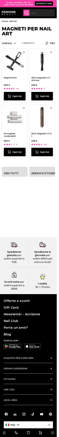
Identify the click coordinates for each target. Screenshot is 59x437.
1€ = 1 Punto (42, 287)
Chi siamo (9, 379)
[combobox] (39, 12)
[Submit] (26, 12)
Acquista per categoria (19, 358)
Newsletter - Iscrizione (22, 314)
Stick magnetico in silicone (40, 79)
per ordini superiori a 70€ (14, 259)
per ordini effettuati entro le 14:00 (42, 259)
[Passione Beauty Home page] (9, 13)
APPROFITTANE (44, 3)
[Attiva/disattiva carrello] (40, 433)
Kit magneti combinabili (10, 134)
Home (5, 21)
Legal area (10, 400)
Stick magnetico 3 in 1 (41, 134)
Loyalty (42, 283)
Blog (7, 334)
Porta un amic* (16, 327)
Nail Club (11, 321)
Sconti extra (11, 281)
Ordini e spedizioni (15, 368)
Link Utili (9, 389)
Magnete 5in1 (10, 78)
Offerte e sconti (17, 301)
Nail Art (13, 21)
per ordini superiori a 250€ (14, 285)
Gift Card (11, 307)
